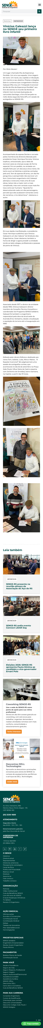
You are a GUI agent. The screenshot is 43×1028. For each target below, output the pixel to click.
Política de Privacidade (11, 869)
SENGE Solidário (9, 941)
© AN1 (38, 1020)
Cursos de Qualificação (11, 998)
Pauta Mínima (8, 947)
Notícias (6, 889)
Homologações (9, 930)
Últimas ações (8, 914)
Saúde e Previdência (10, 965)
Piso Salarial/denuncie (11, 928)
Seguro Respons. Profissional (14, 970)
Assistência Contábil (10, 977)
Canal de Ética (8, 867)
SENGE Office (8, 981)
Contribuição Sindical (11, 921)
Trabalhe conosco (9, 881)
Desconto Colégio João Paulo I (14, 1005)
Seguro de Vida (8, 968)
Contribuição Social (10, 919)
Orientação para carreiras (12, 1000)
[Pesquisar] (39, 11)
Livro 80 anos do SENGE (12, 895)
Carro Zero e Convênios (12, 986)
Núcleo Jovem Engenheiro (13, 945)
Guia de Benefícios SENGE (13, 988)
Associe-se (7, 876)
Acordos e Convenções (11, 916)
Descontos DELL (9, 983)
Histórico (6, 856)
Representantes (9, 860)
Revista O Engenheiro (11, 902)
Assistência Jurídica (10, 979)
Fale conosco (8, 878)
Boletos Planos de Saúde (12, 955)
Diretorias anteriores (10, 863)
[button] (40, 5)
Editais (5, 923)
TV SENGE (7, 900)
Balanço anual (8, 872)
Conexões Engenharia (11, 996)
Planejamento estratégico (13, 865)
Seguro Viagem (9, 972)
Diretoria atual (8, 858)
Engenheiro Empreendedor (13, 943)
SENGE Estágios (9, 1007)
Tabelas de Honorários (11, 925)
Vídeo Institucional (10, 891)
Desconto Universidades (12, 1003)
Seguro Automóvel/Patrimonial (15, 974)
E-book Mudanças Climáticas (14, 898)
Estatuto (6, 874)
